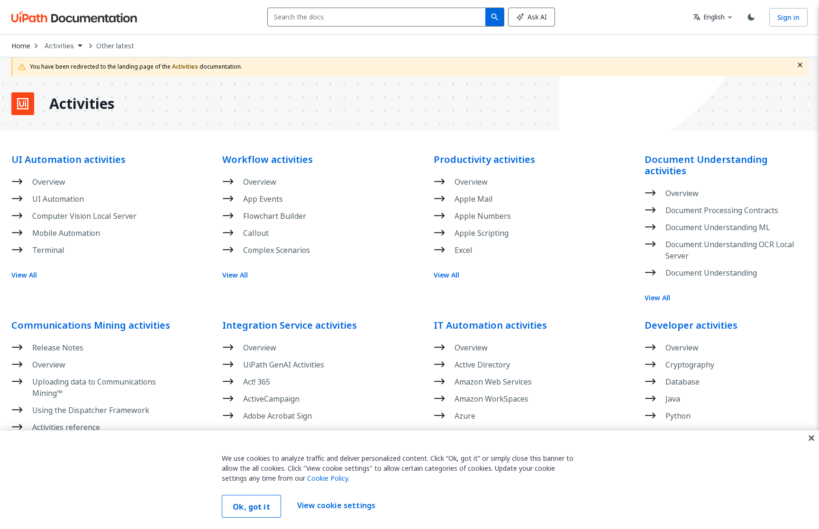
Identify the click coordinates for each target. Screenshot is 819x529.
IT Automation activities (490, 325)
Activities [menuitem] (59, 46)
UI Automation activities (68, 159)
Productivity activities (484, 159)
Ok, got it (251, 506)
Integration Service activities (289, 325)
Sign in (788, 17)
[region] (409, 479)
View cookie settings (336, 505)
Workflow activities (267, 159)
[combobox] (378, 17)
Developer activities (691, 325)
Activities (82, 104)
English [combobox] (709, 17)
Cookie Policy (327, 478)
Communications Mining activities (90, 325)
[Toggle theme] (751, 17)
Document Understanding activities (706, 165)
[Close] (811, 438)
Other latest (115, 46)
